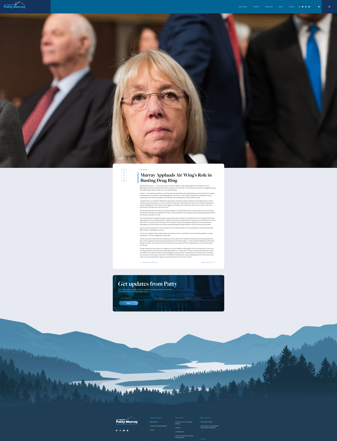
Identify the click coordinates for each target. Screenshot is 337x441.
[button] (329, 7)
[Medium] (127, 430)
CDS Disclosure (206, 422)
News (281, 7)
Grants (177, 428)
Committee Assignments (158, 426)
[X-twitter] (312, 6)
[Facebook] (305, 6)
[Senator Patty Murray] (14, 10)
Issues (152, 430)
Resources (269, 7)
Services (256, 7)
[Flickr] (309, 6)
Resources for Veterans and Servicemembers (210, 427)
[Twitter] (116, 430)
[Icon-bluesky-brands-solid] (318, 6)
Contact (291, 7)
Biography (154, 422)
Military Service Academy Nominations (184, 436)
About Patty (243, 7)
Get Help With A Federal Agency (184, 423)
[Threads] (315, 6)
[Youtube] (302, 6)
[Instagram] (299, 6)
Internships (179, 432)
